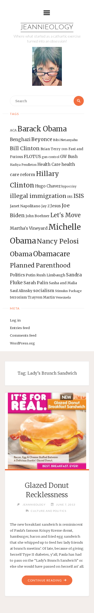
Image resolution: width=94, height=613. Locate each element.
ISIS (78, 195)
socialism (43, 290)
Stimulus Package (68, 291)
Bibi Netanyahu (65, 140)
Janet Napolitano (25, 206)
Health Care (49, 164)
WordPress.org (22, 343)
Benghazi (20, 139)
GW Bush (69, 156)
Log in (15, 320)
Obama (21, 254)
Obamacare (51, 254)
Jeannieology (47, 27)
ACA (13, 130)
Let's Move (65, 215)
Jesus (55, 205)
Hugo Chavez (48, 186)
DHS (64, 149)
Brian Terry (50, 149)
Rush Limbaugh (50, 275)
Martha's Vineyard (29, 228)
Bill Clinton (25, 148)
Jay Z (45, 206)
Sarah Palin (36, 282)
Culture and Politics (48, 510)
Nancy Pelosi (58, 241)
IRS (70, 197)
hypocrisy (69, 186)
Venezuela (63, 297)
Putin (31, 275)
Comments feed (23, 335)
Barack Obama (42, 128)
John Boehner (38, 216)
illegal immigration (38, 195)
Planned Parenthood (40, 265)
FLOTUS (32, 156)
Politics (17, 274)
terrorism (18, 297)
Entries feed (20, 328)
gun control (50, 157)
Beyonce (41, 139)
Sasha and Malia (63, 283)
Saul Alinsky (21, 290)
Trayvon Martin (41, 297)
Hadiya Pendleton (23, 165)
